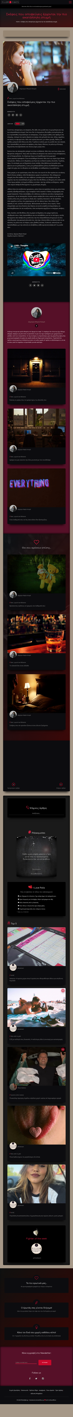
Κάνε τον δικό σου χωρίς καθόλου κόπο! (36, 1332)
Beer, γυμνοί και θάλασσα (16, 98)
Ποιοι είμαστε (50, 1390)
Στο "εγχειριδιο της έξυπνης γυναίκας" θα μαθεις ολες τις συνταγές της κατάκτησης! (36, 1336)
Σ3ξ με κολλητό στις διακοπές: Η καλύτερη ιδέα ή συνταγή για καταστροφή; (36, 1039)
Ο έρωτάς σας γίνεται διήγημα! (36, 1308)
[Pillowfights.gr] (10, 2)
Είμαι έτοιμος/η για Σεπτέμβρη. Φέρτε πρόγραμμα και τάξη (36, 899)
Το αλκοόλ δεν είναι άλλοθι (19, 666)
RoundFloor (53, 1400)
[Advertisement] (36, 762)
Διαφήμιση (42, 1390)
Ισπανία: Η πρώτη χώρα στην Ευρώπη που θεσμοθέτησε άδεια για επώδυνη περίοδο (36, 979)
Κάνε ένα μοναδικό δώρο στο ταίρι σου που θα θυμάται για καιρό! (36, 1311)
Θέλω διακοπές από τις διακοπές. (29, 902)
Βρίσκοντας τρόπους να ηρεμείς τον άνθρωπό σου (27, 606)
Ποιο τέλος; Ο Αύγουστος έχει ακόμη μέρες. (32, 906)
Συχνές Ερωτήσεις (14, 1390)
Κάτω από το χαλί (16, 1036)
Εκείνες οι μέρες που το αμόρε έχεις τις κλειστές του (28, 400)
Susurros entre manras (17, 1095)
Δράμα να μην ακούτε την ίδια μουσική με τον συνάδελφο (30, 460)
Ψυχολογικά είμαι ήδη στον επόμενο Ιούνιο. (32, 909)
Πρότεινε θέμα (33, 1390)
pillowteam (21, 968)
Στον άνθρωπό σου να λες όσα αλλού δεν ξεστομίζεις (28, 520)
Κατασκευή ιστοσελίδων (36, 1400)
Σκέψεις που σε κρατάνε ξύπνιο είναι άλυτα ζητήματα (29, 725)
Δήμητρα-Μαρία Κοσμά (27, 89)
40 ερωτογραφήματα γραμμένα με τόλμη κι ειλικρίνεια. (36, 1286)
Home (18, 22)
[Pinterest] (16, 115)
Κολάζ (12, 975)
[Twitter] (13, 115)
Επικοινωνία (24, 1390)
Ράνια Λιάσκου (22, 1088)
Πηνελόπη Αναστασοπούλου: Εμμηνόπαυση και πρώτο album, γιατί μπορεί (36, 1216)
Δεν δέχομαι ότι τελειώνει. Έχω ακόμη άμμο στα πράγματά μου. (37, 896)
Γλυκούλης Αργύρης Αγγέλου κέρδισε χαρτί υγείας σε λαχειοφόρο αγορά (35, 1098)
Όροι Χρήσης (59, 1390)
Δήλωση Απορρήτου (36, 1393)
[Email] (20, 115)
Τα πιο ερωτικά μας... (36, 1283)
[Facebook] (9, 115)
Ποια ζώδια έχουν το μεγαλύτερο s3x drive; (25, 1157)
